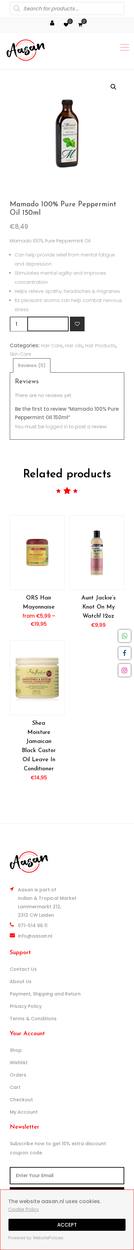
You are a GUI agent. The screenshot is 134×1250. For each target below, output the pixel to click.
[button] (113, 87)
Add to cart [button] (97, 552)
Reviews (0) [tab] (32, 365)
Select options (37, 552)
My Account (24, 1112)
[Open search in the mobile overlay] (67, 8)
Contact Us (23, 969)
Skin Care (20, 354)
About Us (21, 981)
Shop (16, 1050)
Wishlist (19, 1062)
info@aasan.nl (35, 936)
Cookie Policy (23, 1209)
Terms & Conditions (33, 1018)
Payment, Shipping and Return (45, 994)
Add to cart (48, 324)
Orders (18, 1075)
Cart (15, 1087)
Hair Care (51, 345)
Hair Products (100, 345)
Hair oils (74, 345)
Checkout (21, 1099)
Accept (67, 1224)
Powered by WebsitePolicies (35, 1237)
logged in (57, 426)
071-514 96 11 (32, 925)
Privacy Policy (26, 1006)
